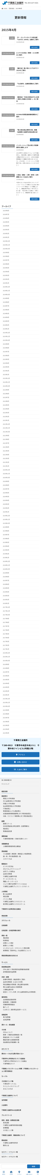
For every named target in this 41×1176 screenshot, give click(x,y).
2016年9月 (6, 664)
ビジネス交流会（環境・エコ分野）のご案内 (27, 54)
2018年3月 (6, 596)
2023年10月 (6, 340)
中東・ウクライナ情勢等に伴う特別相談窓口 (17, 816)
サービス (4, 962)
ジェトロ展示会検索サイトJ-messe (15, 884)
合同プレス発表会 (9, 871)
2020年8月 (6, 485)
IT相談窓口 (6, 808)
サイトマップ (5, 784)
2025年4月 (6, 272)
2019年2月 (6, 554)
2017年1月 (6, 649)
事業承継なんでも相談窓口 (12, 811)
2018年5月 (6, 588)
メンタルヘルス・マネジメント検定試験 (16, 948)
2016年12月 (6, 653)
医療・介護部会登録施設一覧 (12, 1034)
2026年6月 (6, 218)
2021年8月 (6, 439)
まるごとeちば (8, 1089)
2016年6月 (6, 676)
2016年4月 (6, 683)
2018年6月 (6, 584)
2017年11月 (6, 611)
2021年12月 (6, 424)
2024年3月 (6, 321)
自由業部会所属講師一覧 (11, 1042)
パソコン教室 (7, 899)
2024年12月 (6, 287)
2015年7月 (6, 718)
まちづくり (5, 1049)
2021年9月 (6, 435)
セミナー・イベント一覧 (10, 1152)
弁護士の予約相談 (9, 803)
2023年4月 (6, 363)
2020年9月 (6, 481)
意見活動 (6, 1123)
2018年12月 (6, 561)
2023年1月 (6, 374)
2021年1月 (6, 466)
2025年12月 (6, 241)
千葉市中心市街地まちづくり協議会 (15, 1061)
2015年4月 (6, 729)
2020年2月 (6, 508)
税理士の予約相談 (9, 798)
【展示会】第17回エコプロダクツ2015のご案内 (27, 69)
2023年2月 (6, 371)
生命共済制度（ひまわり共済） (13, 982)
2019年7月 (6, 535)
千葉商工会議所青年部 (10, 1143)
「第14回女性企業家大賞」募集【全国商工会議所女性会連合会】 (27, 131)
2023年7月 (6, 352)
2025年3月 (6, 275)
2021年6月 (6, 447)
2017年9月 (6, 619)
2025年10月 (6, 249)
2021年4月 (6, 455)
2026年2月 (6, 233)
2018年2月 (6, 599)
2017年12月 (6, 607)
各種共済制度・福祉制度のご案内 (14, 979)
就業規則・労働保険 (9, 1002)
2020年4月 (6, 500)
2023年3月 (6, 367)
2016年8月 (6, 668)
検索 (33, 1166)
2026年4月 (6, 226)
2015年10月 (6, 706)
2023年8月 (6, 348)
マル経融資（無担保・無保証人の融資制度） (17, 854)
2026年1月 (6, 237)
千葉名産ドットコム (9, 1084)
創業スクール (7, 823)
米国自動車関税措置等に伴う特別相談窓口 (17, 813)
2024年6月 (6, 310)
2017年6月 (6, 630)
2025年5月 (6, 268)
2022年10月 (6, 386)
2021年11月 (6, 428)
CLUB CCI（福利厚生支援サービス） (15, 1009)
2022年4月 (6, 409)
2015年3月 (6, 733)
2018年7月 (6, 580)
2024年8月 (6, 302)
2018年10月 (6, 569)
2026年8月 (6, 211)
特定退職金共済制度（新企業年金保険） (16, 984)
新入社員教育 (7, 894)
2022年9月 (6, 390)
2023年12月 (6, 333)
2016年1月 (6, 695)
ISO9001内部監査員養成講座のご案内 (27, 115)
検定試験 (6, 896)
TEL (38, 1174)
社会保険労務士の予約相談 (12, 806)
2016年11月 (6, 657)
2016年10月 (6, 660)
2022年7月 (6, 397)
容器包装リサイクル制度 (11, 1037)
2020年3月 (6, 504)
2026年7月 (6, 214)
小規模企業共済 (8, 989)
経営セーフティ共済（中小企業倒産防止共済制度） (20, 992)
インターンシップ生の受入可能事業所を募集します (27, 146)
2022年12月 (6, 378)
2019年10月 (6, 523)
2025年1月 (6, 283)
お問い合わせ (29, 1174)
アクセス (19, 1174)
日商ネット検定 (8, 943)
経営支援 (4, 791)
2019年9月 (6, 527)
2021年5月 (6, 451)
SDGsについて (8, 1032)
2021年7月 (6, 443)
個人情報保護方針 (7, 780)
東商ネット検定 (8, 945)
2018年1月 (6, 603)
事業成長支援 (7, 831)
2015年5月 (6, 725)
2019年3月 (6, 550)
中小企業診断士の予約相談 (12, 801)
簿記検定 (6, 938)
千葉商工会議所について (10, 1095)
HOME (11, 1174)
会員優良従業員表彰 (9, 999)
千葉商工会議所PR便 (10, 876)
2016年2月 (6, 691)
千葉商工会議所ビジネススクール (14, 901)
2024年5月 (6, 313)
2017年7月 (6, 626)
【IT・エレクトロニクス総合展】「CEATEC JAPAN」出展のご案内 (27, 38)
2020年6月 (6, 493)
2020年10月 (6, 477)
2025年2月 (6, 279)
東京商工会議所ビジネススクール (14, 904)
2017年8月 (6, 622)
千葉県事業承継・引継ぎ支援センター (15, 839)
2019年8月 (6, 531)
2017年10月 (6, 615)
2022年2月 (6, 416)
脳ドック (6, 1007)
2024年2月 (6, 325)
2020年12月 (6, 470)
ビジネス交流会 (8, 866)
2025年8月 (6, 256)
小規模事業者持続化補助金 (12, 846)
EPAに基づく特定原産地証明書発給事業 (16, 969)
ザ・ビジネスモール (9, 879)
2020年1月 (6, 512)
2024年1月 (6, 329)
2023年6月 (6, 355)
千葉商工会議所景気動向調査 (12, 1125)
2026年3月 (6, 230)
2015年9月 (6, 710)
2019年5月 (6, 542)
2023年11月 (6, 336)
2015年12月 (6, 699)
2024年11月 (6, 291)
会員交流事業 (7, 874)
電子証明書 (6, 1017)
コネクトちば (7, 859)
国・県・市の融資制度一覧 (12, 856)
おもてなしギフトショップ (12, 869)
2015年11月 (6, 702)
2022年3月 (6, 413)
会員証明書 (6, 1020)
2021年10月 (6, 432)
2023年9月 (6, 344)
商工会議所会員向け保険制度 (12, 987)
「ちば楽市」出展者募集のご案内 (27, 84)
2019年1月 (6, 557)
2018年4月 (6, 592)
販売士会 (6, 1145)
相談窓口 (6, 829)
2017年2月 (6, 645)
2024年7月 (6, 306)
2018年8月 (6, 577)
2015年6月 (6, 721)
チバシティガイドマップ (11, 1086)
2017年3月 (6, 641)
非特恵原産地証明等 (9, 972)
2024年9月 (6, 298)
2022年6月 (6, 401)
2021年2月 (6, 462)
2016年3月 (6, 687)
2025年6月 (6, 264)
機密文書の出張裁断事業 (11, 1040)
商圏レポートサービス (10, 881)
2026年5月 (6, 222)
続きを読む (35, 47)
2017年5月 (6, 634)
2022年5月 (6, 405)
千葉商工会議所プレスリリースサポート (16, 886)
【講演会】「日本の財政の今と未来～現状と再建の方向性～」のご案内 (27, 99)
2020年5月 (6, 496)
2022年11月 (6, 382)
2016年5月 (6, 680)
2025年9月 (6, 252)
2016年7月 (6, 672)
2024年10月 (6, 294)
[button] (20, 754)
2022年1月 (6, 420)
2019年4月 (6, 546)
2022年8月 (6, 394)
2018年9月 (6, 573)
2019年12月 (6, 516)
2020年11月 (6, 474)
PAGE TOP (38, 1166)
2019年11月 (6, 519)
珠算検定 (6, 940)
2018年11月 (6, 565)
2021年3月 (6, 458)
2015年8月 (6, 714)
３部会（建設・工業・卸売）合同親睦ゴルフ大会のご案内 (27, 176)
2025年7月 (6, 260)
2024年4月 (6, 317)
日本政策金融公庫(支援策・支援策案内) (16, 826)
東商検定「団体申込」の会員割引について (17, 950)
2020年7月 (6, 489)
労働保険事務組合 (9, 1004)
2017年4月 (6, 638)
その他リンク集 (8, 1130)
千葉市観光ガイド (9, 1063)
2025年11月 (6, 245)
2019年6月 (6, 538)
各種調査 (6, 1128)
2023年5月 (6, 359)
